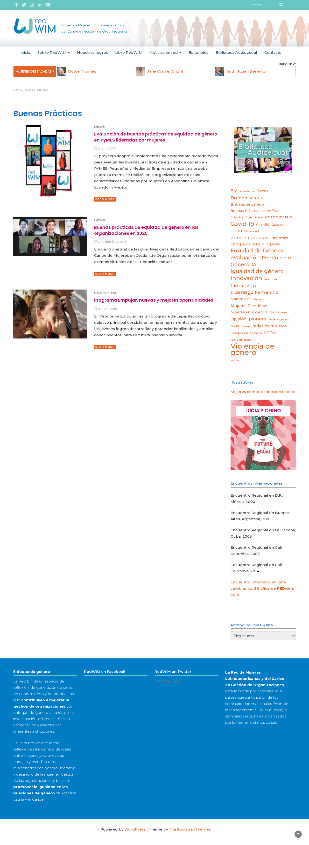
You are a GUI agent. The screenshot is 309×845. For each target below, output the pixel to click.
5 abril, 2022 (107, 148)
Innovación (246, 278)
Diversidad (251, 231)
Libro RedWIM (128, 52)
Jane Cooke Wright (165, 71)
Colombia (237, 217)
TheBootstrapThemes (190, 829)
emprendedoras (249, 237)
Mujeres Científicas (249, 305)
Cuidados (280, 225)
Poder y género (278, 319)
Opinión (238, 319)
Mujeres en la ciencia (249, 312)
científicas (272, 211)
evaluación (245, 257)
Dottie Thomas (82, 71)
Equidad (273, 244)
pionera (257, 319)
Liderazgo (243, 286)
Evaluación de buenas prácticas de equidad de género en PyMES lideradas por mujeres (155, 137)
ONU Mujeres (278, 312)
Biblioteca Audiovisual (236, 52)
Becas (262, 191)
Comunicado (254, 217)
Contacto (272, 52)
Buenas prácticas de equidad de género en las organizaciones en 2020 (146, 230)
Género (240, 264)
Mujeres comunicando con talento (263, 391)
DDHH (236, 231)
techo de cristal (241, 339)
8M (234, 191)
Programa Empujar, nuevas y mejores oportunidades (153, 300)
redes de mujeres (270, 326)
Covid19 (262, 225)
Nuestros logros (92, 52)
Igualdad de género (257, 271)
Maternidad (241, 299)
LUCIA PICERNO (263, 410)
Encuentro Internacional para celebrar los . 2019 (262, 588)
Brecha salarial (248, 198)
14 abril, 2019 (107, 309)
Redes (246, 326)
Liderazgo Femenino (255, 292)
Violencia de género (252, 349)
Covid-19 (242, 224)
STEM (270, 333)
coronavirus (278, 217)
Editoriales (198, 52)
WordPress (135, 829)
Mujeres (258, 299)
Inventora (270, 279)
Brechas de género (247, 204)
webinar (236, 360)
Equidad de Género (257, 250)
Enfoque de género (247, 244)
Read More (104, 199)
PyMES (235, 326)
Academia (247, 191)
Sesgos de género (246, 333)
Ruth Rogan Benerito (246, 71)
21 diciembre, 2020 (112, 241)
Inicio (25, 52)
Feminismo (276, 258)
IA (254, 264)
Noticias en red (164, 52)
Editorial (100, 126)
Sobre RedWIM (52, 52)
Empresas (279, 238)
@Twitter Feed (167, 681)
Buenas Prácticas (245, 211)
